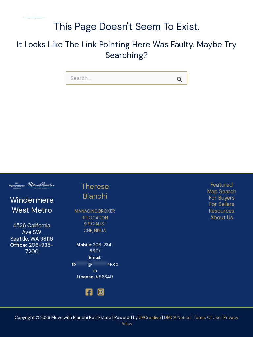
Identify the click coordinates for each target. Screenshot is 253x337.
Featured (221, 185)
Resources (221, 211)
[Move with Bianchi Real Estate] (26, 16)
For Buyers (222, 198)
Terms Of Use (208, 317)
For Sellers (221, 204)
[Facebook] (89, 292)
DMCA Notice (177, 317)
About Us (221, 217)
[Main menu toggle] (238, 17)
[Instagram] (101, 292)
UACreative (150, 317)
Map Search (221, 191)
